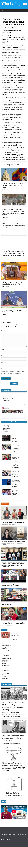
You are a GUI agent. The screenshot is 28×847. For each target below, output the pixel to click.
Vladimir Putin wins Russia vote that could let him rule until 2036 (16, 448)
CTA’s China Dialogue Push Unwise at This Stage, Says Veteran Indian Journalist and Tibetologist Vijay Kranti (13, 522)
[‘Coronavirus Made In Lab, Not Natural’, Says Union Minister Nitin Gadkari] (6, 492)
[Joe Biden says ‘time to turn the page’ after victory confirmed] (6, 482)
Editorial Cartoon (12, 793)
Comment (4, 330)
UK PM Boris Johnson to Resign (15, 438)
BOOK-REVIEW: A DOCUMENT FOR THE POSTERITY (15, 635)
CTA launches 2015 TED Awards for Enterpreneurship (13, 311)
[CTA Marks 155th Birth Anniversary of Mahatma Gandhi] (14, 594)
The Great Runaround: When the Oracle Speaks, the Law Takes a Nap (13, 738)
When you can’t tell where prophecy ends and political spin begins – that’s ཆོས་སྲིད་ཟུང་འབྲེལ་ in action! (13, 766)
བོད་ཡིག (25, 4)
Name (3, 349)
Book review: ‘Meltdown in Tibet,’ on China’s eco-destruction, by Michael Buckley (6, 659)
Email (3, 356)
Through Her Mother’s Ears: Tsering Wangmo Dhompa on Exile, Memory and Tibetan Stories (13, 543)
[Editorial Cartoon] (14, 784)
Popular (15, 422)
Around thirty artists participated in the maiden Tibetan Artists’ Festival (12, 584)
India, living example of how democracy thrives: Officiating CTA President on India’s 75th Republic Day (16, 460)
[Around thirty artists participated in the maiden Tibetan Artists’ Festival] (14, 576)
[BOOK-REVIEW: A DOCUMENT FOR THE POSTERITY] (5, 637)
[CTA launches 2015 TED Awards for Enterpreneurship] (14, 291)
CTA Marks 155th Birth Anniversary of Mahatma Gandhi (12, 603)
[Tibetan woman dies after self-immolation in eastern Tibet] (14, 263)
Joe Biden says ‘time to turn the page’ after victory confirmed (16, 482)
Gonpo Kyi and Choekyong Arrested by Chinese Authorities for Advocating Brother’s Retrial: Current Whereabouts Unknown (13, 252)
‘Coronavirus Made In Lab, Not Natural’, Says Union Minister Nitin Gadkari (16, 493)
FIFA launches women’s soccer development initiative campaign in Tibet (13, 225)
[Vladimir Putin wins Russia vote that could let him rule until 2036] (6, 447)
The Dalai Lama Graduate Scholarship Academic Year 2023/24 (12, 397)
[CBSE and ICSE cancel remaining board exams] (6, 473)
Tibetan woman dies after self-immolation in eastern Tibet (12, 283)
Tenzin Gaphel (12, 30)
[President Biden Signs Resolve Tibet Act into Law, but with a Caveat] (14, 168)
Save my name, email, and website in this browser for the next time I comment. (12, 372)
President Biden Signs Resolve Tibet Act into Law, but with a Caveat (12, 185)
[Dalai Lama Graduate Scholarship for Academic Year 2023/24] (12, 410)
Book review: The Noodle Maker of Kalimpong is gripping (6, 646)
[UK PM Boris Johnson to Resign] (6, 438)
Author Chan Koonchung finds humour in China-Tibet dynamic (6, 673)
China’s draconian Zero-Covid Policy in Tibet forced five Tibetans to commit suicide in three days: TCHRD (14, 212)
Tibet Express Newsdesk (15, 712)
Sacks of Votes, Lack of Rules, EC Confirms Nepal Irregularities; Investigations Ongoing (13, 706)
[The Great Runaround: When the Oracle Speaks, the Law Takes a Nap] (14, 726)
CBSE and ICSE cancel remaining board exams (16, 473)
